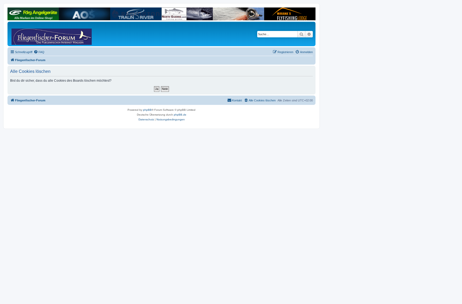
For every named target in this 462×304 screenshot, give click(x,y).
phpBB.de (180, 114)
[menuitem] (39, 52)
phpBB (147, 109)
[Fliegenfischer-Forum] (32, 34)
